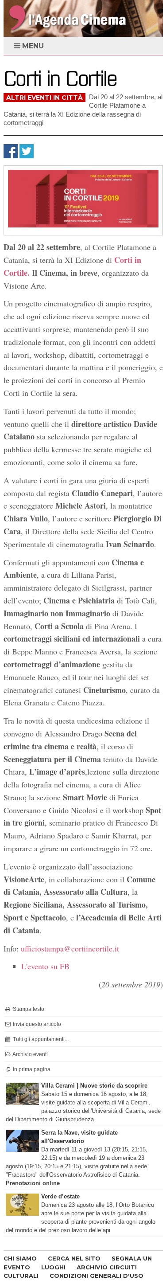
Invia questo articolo (36, 1024)
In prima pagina (31, 1069)
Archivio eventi (30, 1054)
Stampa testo (28, 1009)
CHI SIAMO (20, 1258)
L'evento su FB (45, 966)
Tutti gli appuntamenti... (40, 1039)
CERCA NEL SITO (74, 1258)
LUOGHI (53, 1267)
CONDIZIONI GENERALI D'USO (96, 1275)
